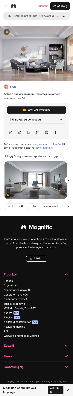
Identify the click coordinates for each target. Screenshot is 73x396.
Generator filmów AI (16, 294)
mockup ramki (15, 206)
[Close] (68, 390)
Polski (37, 258)
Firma (8, 356)
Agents (11, 313)
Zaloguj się (60, 6)
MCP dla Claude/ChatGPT (20, 308)
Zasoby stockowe (14, 303)
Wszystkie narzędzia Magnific (21, 336)
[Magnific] (36, 228)
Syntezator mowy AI (16, 299)
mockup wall (51, 206)
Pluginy (11, 317)
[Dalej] (68, 180)
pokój (33, 206)
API (6, 331)
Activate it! (54, 390)
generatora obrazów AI (51, 144)
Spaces (8, 281)
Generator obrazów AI (17, 290)
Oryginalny (26, 32)
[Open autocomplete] (8, 16)
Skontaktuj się (14, 367)
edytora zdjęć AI (44, 147)
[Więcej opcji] (55, 132)
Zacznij (9, 345)
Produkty (10, 274)
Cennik (43, 6)
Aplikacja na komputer (20, 322)
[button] (36, 259)
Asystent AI (10, 285)
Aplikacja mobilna (14, 326)
